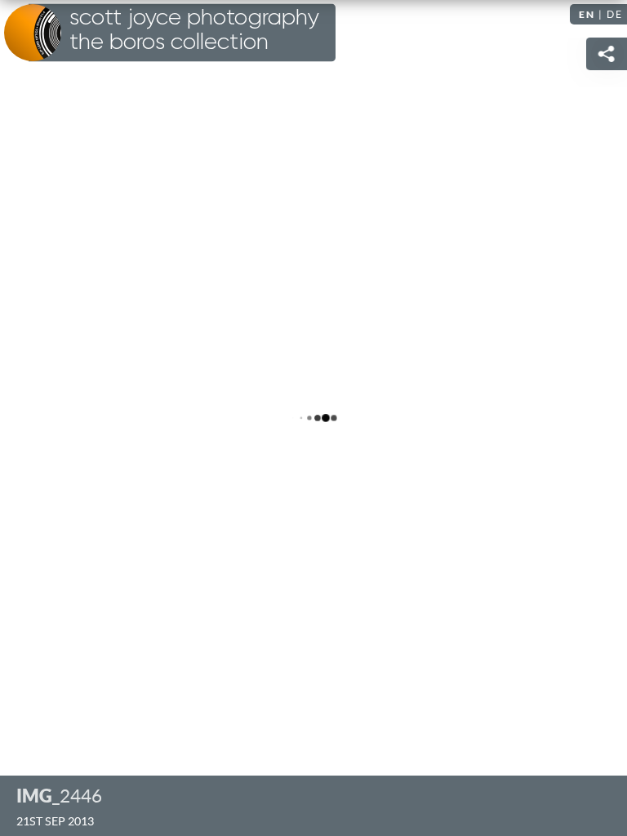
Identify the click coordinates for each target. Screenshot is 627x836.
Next (598, 418)
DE (615, 14)
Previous (28, 418)
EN (587, 14)
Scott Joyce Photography (194, 30)
